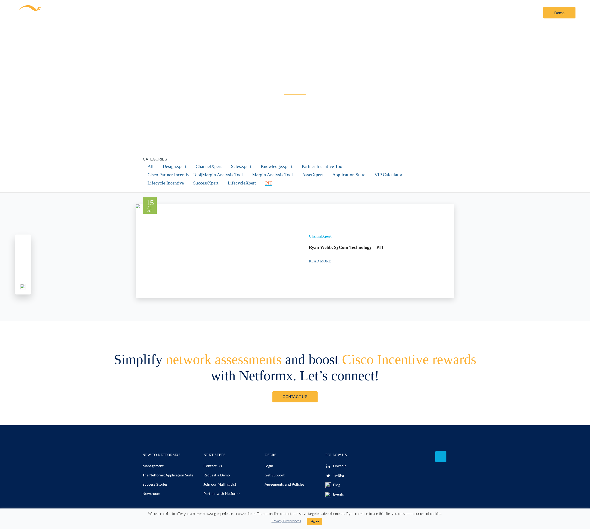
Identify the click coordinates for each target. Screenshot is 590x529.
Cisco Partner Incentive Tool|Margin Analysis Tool (195, 174)
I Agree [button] (314, 521)
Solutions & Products (114, 13)
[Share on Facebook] (23, 242)
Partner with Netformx (222, 494)
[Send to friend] (23, 275)
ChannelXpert (209, 166)
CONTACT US (295, 397)
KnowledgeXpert (276, 166)
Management (153, 466)
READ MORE (320, 261)
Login (522, 13)
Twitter (338, 475)
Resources (158, 13)
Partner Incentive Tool (323, 166)
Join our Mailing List (220, 484)
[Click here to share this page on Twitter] (23, 253)
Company (221, 13)
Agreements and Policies (284, 484)
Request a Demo (217, 475)
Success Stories (155, 484)
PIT (268, 183)
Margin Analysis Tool (272, 174)
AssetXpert (312, 174)
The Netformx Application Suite (167, 475)
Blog (336, 485)
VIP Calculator (388, 174)
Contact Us (255, 13)
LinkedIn (339, 466)
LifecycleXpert (242, 183)
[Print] (23, 286)
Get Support (275, 475)
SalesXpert (241, 166)
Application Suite (348, 174)
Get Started (193, 13)
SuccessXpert (205, 183)
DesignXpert (174, 166)
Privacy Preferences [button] (286, 521)
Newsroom (151, 494)
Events (338, 494)
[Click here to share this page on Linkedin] (23, 264)
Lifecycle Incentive (166, 183)
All (150, 166)
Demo (559, 13)
